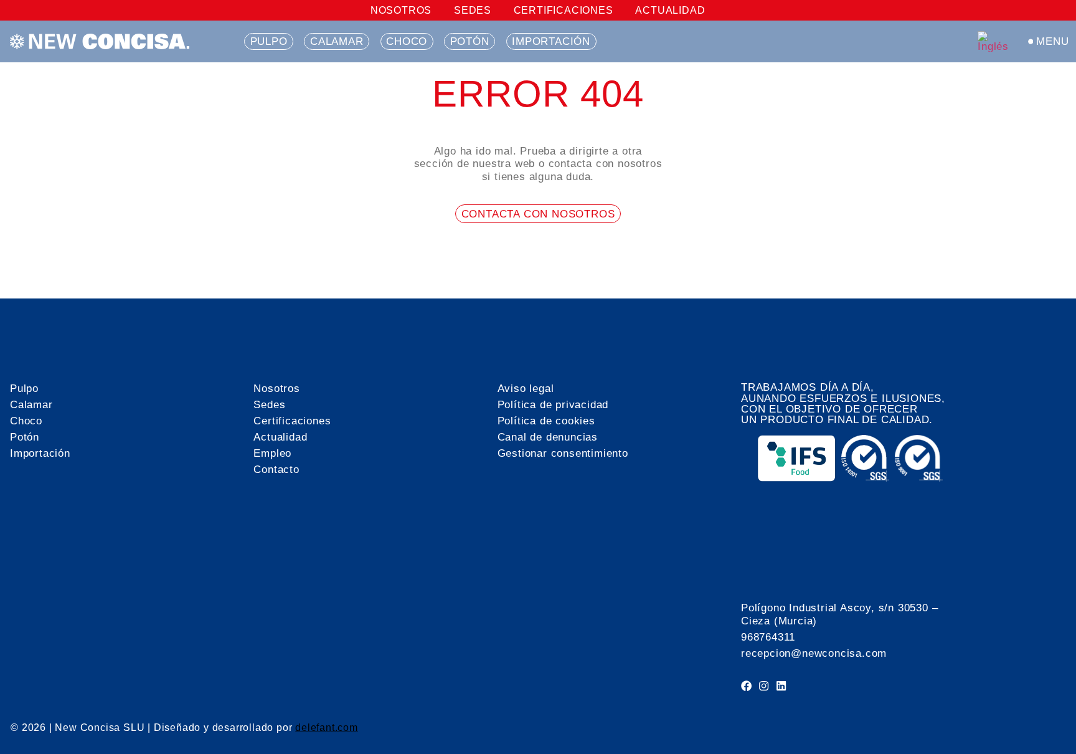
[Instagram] (763, 685)
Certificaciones (563, 11)
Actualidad (670, 11)
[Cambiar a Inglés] (995, 41)
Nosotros (401, 11)
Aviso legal (526, 388)
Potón (469, 41)
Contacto (276, 469)
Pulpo (269, 41)
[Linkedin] (781, 685)
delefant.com (326, 727)
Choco (406, 41)
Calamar (337, 41)
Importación (551, 41)
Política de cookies (546, 420)
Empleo (272, 453)
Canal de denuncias (548, 437)
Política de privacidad (553, 404)
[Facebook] (746, 685)
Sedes (472, 11)
